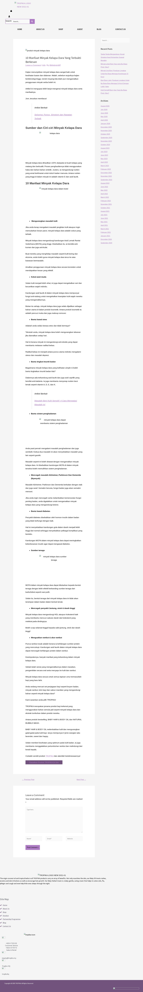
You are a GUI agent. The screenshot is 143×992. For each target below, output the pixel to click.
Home (19, 29)
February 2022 (106, 201)
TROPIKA (49, 756)
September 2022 (106, 180)
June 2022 (104, 187)
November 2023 (106, 141)
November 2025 (106, 130)
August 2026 (105, 106)
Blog (99, 29)
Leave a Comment (33, 65)
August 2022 (105, 183)
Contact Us (120, 29)
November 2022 (106, 176)
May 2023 (104, 159)
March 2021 (105, 229)
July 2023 (104, 152)
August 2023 (105, 148)
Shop (61, 29)
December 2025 (106, 127)
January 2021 (105, 236)
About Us (40, 29)
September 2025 (106, 137)
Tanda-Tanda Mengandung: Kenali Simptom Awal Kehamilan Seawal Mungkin (113, 57)
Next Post (81, 780)
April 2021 (104, 225)
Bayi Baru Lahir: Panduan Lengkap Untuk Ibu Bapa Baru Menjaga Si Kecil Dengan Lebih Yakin (115, 83)
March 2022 (105, 197)
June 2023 (104, 155)
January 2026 (105, 123)
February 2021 (106, 232)
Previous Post (28, 780)
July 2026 (104, 109)
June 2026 (104, 113)
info (43, 65)
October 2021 (105, 208)
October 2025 (105, 134)
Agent (80, 29)
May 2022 (104, 190)
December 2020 (106, 239)
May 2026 (104, 116)
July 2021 (104, 215)
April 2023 (104, 162)
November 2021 (106, 204)
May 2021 (104, 222)
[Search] (32, 21)
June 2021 (104, 218)
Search (9, 21)
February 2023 (106, 169)
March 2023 (105, 166)
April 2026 (104, 120)
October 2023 (105, 145)
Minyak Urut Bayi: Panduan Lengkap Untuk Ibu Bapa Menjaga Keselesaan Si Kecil (114, 74)
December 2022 (106, 173)
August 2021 (105, 211)
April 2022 (104, 194)
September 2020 (106, 243)
